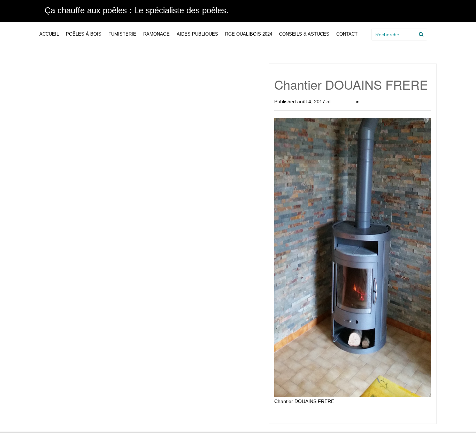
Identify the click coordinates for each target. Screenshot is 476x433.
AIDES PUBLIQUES (197, 34)
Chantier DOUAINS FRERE (391, 101)
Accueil (49, 34)
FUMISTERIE (122, 34)
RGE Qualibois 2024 (248, 34)
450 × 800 (343, 101)
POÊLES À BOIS (83, 34)
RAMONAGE (156, 34)
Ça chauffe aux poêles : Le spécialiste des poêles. (137, 10)
